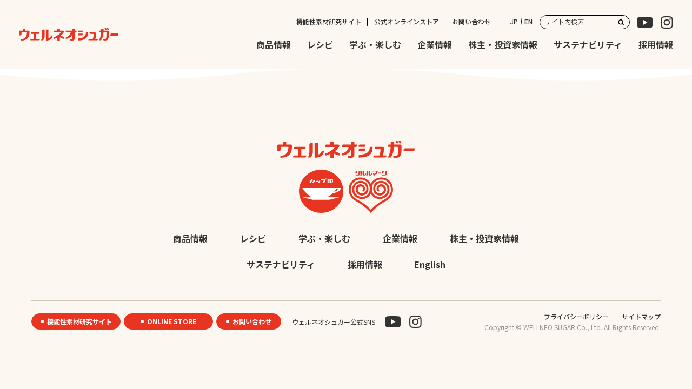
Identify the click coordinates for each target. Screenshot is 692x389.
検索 (621, 22)
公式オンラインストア (406, 21)
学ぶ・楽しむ (375, 44)
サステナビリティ (588, 44)
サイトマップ (641, 316)
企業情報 (434, 44)
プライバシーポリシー (576, 316)
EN (528, 21)
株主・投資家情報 (502, 44)
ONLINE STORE (171, 321)
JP (514, 21)
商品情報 (273, 44)
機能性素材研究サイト (328, 21)
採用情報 (655, 44)
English (429, 264)
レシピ (320, 44)
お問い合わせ (471, 21)
